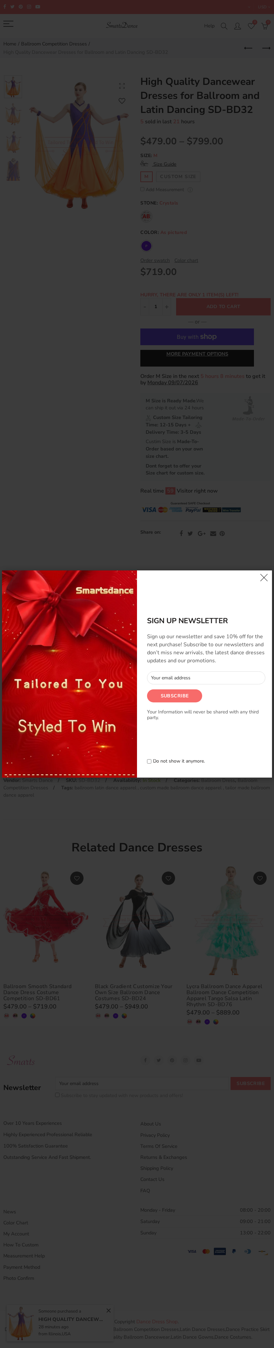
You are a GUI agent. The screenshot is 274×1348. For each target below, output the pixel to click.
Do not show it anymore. (179, 761)
